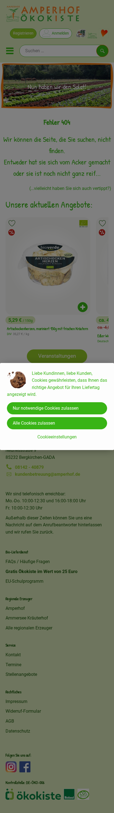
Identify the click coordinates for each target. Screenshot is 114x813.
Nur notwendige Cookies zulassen (46, 408)
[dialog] (57, 406)
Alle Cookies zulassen (34, 423)
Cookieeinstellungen (57, 437)
